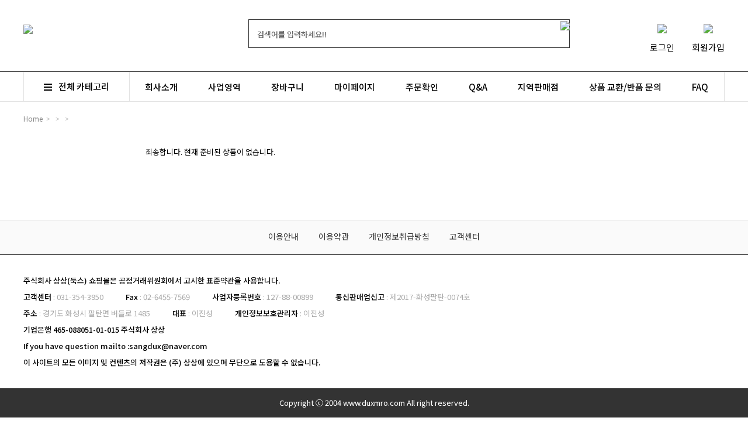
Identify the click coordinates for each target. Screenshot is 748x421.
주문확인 (422, 87)
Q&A (478, 87)
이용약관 (333, 236)
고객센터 (464, 236)
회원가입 (708, 47)
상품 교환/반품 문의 (625, 87)
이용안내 (283, 236)
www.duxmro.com (374, 402)
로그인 (662, 47)
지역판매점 (538, 87)
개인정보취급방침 (399, 236)
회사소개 (161, 87)
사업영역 (224, 87)
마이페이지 (354, 87)
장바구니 (287, 87)
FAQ (700, 87)
